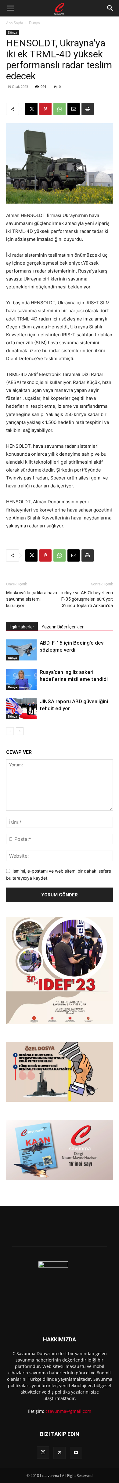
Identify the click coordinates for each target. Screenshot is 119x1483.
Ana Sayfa (14, 22)
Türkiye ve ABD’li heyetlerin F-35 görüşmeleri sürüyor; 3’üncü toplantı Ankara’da (86, 599)
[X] (31, 109)
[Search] (110, 8)
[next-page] (19, 731)
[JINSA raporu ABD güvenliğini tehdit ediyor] (21, 708)
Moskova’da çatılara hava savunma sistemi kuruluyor (31, 599)
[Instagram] (43, 1452)
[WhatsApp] (59, 109)
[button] (10, 8)
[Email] (73, 109)
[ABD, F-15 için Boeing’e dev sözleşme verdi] (21, 649)
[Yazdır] (87, 109)
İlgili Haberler (22, 626)
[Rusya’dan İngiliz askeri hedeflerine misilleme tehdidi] (21, 679)
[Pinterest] (45, 109)
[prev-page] (10, 731)
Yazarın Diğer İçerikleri (63, 626)
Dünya (34, 22)
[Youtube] (76, 1453)
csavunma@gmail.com (68, 1411)
